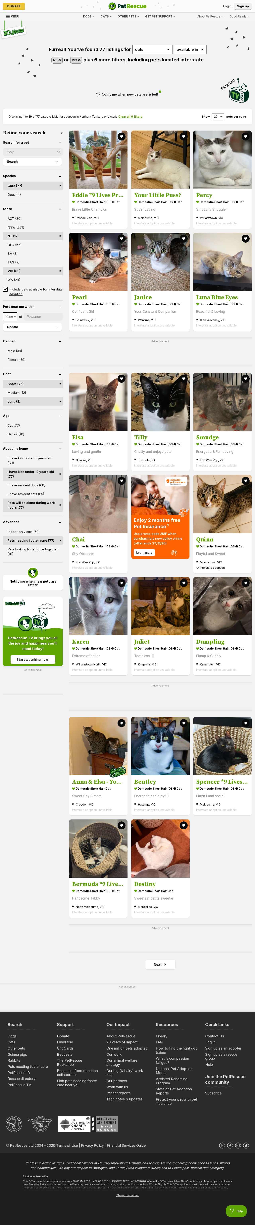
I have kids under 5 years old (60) (29, 460)
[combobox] (10, 316)
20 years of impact (121, 1042)
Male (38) (15, 351)
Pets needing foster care (28, 1066)
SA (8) (13, 254)
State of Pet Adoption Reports (174, 1091)
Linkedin (222, 1145)
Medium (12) (17, 393)
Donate (14, 6)
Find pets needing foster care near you (77, 1083)
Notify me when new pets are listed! (130, 94)
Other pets (16, 1048)
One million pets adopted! (127, 1048)
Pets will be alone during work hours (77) (31, 505)
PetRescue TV (19, 1085)
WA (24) (14, 280)
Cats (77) (15, 186)
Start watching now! (33, 659)
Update (12, 327)
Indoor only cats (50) (24, 532)
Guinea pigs (17, 1054)
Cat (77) (14, 425)
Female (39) (17, 360)
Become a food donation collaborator (77, 1073)
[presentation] (160, 517)
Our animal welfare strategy (121, 1062)
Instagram (238, 1145)
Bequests (64, 1054)
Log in (210, 1042)
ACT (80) (15, 219)
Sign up (243, 6)
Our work (114, 1054)
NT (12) (13, 236)
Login (227, 6)
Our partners (116, 1081)
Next (158, 964)
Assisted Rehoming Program (171, 1081)
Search (12, 161)
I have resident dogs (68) (26, 485)
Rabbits (14, 1060)
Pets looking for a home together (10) (33, 551)
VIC (75, 60)
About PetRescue (120, 1036)
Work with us (117, 1087)
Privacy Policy (92, 1145)
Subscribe (213, 1093)
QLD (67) (15, 245)
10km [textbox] (9, 317)
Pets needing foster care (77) (31, 540)
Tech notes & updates (124, 1099)
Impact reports (118, 1093)
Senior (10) (16, 434)
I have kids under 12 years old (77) (31, 474)
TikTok (246, 1145)
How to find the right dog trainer (177, 1050)
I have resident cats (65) (26, 494)
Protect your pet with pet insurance (176, 1101)
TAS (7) (14, 262)
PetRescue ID (19, 1073)
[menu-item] (239, 16)
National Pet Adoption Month (174, 1071)
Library (161, 1036)
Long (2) (14, 401)
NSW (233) (16, 227)
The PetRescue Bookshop (69, 1062)
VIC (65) (14, 271)
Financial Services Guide (126, 1145)
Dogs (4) (14, 195)
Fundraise (65, 1042)
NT (55, 60)
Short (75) (16, 384)
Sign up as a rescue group (221, 1056)
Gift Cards (65, 1048)
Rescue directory (21, 1079)
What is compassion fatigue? (172, 1060)
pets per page (236, 116)
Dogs (12, 1036)
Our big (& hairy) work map (124, 1073)
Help (209, 1064)
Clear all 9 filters (130, 116)
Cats (11, 1042)
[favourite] (122, 136)
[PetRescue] (127, 6)
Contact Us (214, 1036)
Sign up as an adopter (223, 1048)
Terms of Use (67, 1145)
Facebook (230, 1145)
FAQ (159, 1042)
